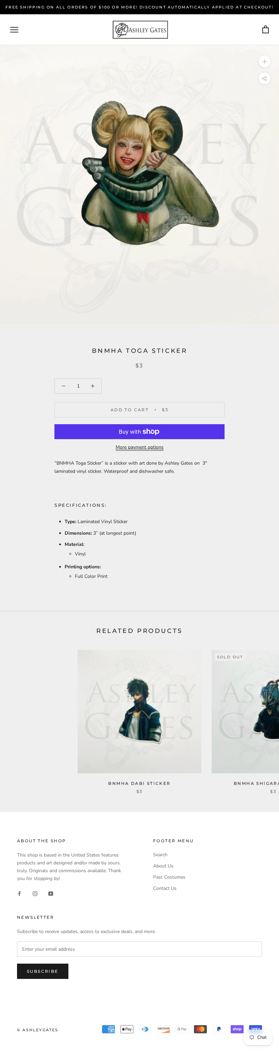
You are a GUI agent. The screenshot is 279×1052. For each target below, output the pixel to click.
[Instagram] (35, 893)
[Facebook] (19, 893)
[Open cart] (265, 30)
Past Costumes (169, 877)
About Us (163, 866)
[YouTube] (50, 893)
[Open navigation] (14, 30)
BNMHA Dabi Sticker (139, 783)
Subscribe (43, 971)
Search (160, 854)
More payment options (140, 447)
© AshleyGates (38, 1030)
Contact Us (165, 888)
